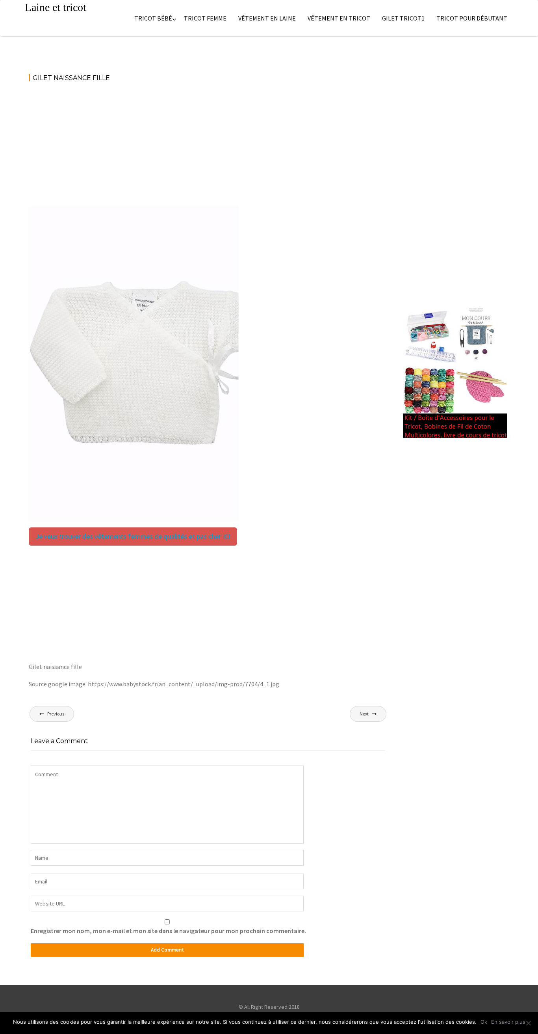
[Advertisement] (208, 147)
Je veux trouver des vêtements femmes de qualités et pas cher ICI (132, 536)
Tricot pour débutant (471, 18)
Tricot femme (205, 18)
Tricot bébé (153, 18)
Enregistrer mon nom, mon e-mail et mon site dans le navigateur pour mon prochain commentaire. (168, 931)
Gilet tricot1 (403, 18)
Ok (483, 1022)
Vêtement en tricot (339, 18)
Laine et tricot (55, 7)
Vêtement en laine (267, 18)
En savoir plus (508, 1022)
